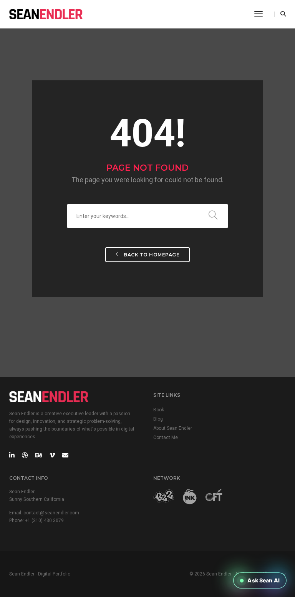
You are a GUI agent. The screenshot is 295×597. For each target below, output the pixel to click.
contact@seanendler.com (51, 513)
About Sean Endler (172, 428)
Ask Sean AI (263, 580)
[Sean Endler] (46, 14)
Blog (158, 419)
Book (158, 409)
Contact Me (165, 437)
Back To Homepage (151, 255)
